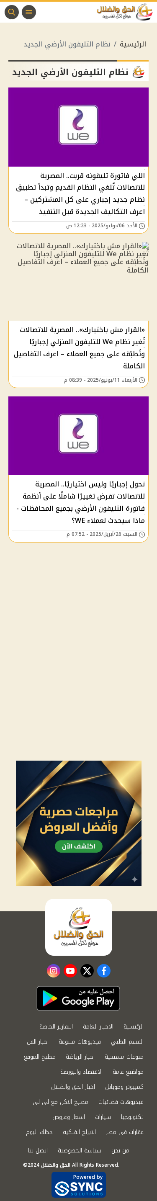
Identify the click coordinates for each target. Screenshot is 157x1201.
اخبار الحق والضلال (73, 1087)
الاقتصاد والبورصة (81, 1072)
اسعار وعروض (68, 1117)
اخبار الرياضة (80, 1056)
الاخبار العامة (98, 1026)
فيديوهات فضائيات (121, 1102)
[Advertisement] (78, 677)
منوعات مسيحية (124, 1056)
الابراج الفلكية (79, 1132)
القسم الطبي (127, 1041)
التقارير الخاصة (56, 1026)
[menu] (28, 12)
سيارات (103, 1117)
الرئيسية (133, 44)
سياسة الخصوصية (79, 1150)
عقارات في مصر (125, 1132)
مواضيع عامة (128, 1072)
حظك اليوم (39, 1132)
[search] (11, 12)
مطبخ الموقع (40, 1056)
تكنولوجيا (132, 1117)
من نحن (120, 1150)
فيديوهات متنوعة (80, 1041)
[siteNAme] (127, 12)
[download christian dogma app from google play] (78, 998)
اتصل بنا (38, 1150)
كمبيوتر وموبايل (124, 1087)
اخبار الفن (38, 1041)
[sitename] (79, 927)
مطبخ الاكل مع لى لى (60, 1102)
